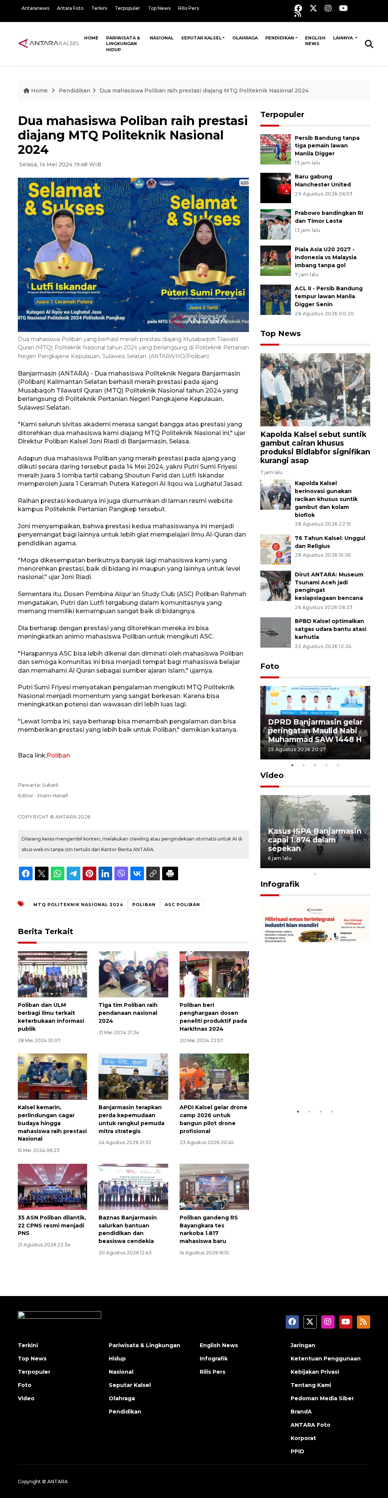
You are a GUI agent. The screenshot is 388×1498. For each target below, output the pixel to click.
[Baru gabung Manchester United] (275, 187)
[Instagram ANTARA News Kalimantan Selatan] (328, 8)
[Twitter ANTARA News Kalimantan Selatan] (313, 8)
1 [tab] (292, 765)
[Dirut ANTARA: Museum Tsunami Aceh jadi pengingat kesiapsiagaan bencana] (275, 585)
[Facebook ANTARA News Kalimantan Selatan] (298, 8)
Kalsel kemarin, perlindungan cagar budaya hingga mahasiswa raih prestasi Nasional (52, 1123)
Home (91, 38)
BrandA (301, 1411)
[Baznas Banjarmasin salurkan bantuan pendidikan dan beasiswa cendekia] (133, 1186)
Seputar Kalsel (201, 38)
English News (315, 40)
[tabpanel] (315, 722)
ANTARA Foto (310, 1424)
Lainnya (343, 38)
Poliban (58, 755)
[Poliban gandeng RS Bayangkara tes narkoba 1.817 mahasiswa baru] (214, 1186)
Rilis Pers (188, 8)
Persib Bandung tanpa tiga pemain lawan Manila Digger (327, 146)
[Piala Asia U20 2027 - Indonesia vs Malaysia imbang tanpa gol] (275, 260)
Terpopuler (127, 8)
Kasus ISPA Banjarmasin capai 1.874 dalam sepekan (314, 839)
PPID (297, 1451)
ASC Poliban (182, 904)
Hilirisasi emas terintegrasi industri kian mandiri (306, 1076)
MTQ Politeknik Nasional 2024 (78, 904)
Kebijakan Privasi (315, 1371)
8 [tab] (349, 864)
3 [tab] (315, 765)
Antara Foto (70, 8)
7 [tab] (338, 864)
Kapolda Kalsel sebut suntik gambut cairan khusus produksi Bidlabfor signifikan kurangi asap (315, 447)
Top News (159, 8)
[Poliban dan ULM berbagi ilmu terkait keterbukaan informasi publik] (52, 973)
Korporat (303, 1438)
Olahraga (245, 38)
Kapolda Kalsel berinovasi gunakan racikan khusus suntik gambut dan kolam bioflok (326, 499)
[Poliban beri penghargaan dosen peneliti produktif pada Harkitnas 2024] (214, 973)
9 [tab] (361, 864)
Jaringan (303, 1345)
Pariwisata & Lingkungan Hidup (123, 43)
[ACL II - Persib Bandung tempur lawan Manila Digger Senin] (275, 299)
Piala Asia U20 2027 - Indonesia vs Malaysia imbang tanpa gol (326, 257)
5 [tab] (338, 765)
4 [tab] (326, 765)
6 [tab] (326, 864)
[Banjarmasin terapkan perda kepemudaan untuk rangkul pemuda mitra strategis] (133, 1076)
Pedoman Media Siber (322, 1398)
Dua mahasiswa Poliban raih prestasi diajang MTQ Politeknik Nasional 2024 (204, 90)
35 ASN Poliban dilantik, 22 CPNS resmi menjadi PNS (52, 1225)
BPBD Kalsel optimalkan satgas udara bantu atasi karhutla (330, 629)
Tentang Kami (311, 1385)
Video (272, 775)
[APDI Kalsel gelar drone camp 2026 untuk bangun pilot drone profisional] (214, 1076)
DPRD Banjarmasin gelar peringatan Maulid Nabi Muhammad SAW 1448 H (315, 730)
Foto (269, 666)
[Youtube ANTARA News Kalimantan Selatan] (343, 8)
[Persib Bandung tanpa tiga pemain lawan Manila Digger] (275, 148)
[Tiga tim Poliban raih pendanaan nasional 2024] (133, 973)
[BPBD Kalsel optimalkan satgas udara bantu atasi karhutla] (275, 632)
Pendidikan (279, 38)
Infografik (280, 884)
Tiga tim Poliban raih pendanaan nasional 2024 (128, 1013)
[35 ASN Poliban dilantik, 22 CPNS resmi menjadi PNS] (52, 1186)
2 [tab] (304, 765)
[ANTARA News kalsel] (49, 43)
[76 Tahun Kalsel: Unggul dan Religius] (275, 549)
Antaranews (35, 8)
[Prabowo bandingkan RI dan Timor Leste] (275, 224)
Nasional (162, 38)
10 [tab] (315, 874)
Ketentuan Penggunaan (326, 1358)
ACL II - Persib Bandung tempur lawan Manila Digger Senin (329, 296)
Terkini (99, 8)
